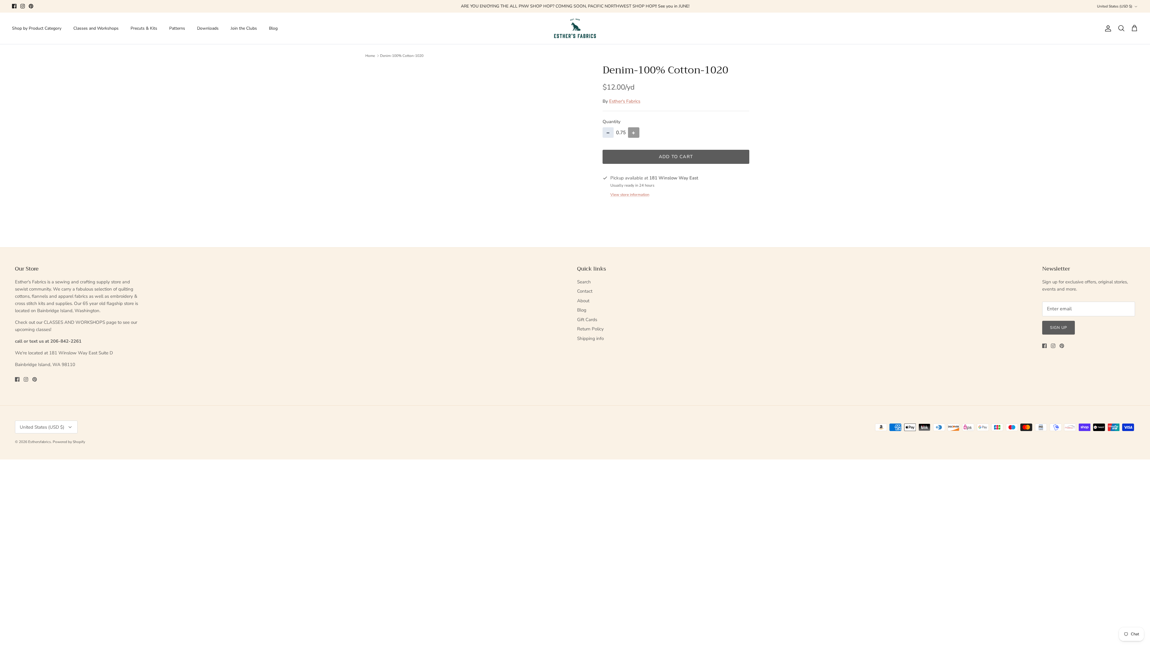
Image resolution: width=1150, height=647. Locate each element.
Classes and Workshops (96, 28)
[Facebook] (14, 6)
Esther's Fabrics (624, 101)
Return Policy (590, 329)
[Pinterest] (31, 6)
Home (370, 55)
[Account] (1107, 28)
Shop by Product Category (36, 28)
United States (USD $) (1114, 6)
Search (584, 282)
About (583, 301)
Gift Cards (587, 320)
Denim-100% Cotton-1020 (401, 55)
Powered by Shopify (69, 441)
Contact (584, 291)
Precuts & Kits (144, 28)
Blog (273, 28)
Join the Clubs (244, 28)
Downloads (208, 28)
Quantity (612, 122)
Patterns (177, 28)
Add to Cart (676, 157)
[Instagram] (22, 6)
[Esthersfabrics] (575, 28)
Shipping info (590, 338)
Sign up (1058, 327)
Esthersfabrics (39, 441)
